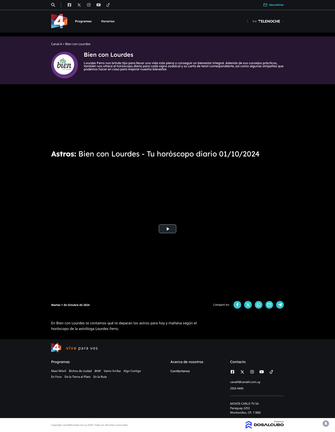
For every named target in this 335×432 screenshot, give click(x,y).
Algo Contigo (132, 371)
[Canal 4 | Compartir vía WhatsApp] (258, 305)
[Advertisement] (167, 116)
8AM (98, 371)
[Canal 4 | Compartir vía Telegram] (280, 305)
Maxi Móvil (58, 371)
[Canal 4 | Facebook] (69, 5)
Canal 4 (56, 44)
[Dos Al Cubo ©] (265, 427)
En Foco (56, 377)
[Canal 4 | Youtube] (98, 5)
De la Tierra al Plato (78, 377)
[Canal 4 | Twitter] (79, 5)
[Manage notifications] (326, 423)
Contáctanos (180, 371)
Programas (83, 21)
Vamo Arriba (112, 371)
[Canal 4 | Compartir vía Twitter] (248, 305)
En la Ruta (100, 377)
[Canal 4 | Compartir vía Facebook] (237, 305)
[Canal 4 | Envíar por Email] (269, 305)
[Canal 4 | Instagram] (88, 5)
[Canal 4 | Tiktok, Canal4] (108, 5)
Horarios (107, 21)
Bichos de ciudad (80, 371)
